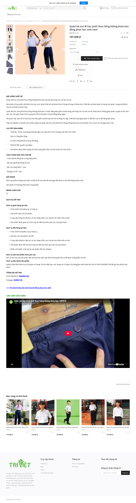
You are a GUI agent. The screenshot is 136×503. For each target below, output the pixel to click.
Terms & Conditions (78, 464)
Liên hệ (125, 37)
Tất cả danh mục (32, 8)
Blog (41, 467)
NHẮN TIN (18, 280)
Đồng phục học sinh (14, 14)
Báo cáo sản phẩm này (123, 384)
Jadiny (77, 33)
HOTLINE (75, 467)
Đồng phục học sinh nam (33, 21)
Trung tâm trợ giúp (46, 473)
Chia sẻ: (72, 81)
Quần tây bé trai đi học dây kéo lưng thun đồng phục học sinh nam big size (68, 427)
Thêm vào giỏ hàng (93, 58)
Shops (42, 470)
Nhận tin (125, 473)
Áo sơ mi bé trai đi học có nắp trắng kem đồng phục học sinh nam (42, 427)
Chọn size (72, 48)
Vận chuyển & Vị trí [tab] (35, 87)
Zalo (81, 75)
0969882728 (81, 70)
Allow (83, 3)
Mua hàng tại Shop (81, 64)
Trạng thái (72, 41)
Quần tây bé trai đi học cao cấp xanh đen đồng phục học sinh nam (93, 427)
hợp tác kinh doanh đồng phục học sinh (28, 287)
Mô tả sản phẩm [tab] (15, 87)
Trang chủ (9, 21)
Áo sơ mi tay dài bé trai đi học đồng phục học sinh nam (118, 427)
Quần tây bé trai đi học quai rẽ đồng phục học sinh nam (17, 427)
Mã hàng (72, 44)
